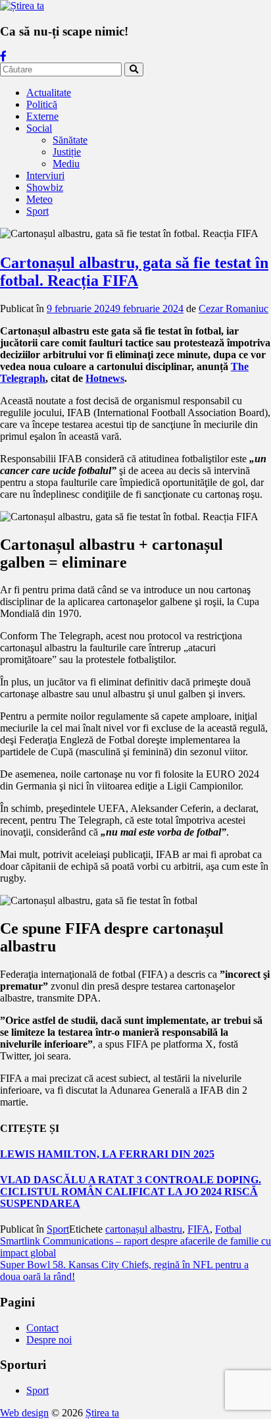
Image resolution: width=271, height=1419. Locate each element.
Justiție (67, 151)
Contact (42, 1327)
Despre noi (49, 1339)
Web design (24, 1412)
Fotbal (228, 1229)
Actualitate (48, 92)
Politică (41, 104)
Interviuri (45, 175)
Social (39, 128)
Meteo (39, 199)
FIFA (198, 1229)
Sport (37, 211)
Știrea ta (102, 1412)
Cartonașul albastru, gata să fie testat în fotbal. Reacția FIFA (134, 271)
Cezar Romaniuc (233, 308)
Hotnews (105, 378)
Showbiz (44, 187)
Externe (42, 116)
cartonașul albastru (143, 1229)
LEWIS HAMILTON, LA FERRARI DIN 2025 (107, 1154)
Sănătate (70, 140)
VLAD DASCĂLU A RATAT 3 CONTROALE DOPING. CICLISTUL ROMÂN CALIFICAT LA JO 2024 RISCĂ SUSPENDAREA (130, 1191)
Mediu (66, 163)
